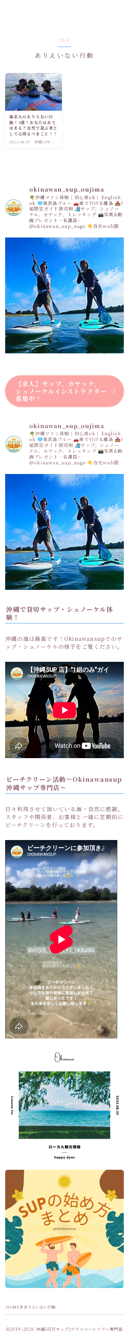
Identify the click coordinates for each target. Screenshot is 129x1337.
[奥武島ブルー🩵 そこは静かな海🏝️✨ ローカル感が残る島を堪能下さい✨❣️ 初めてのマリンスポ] (64, 297)
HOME (13, 1307)
